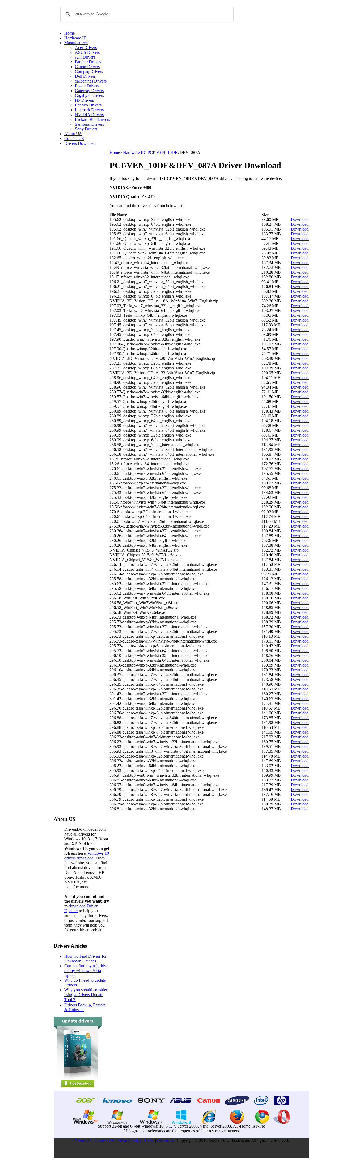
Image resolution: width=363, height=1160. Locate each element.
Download (300, 219)
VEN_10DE (166, 152)
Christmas (165, 1140)
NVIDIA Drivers (89, 114)
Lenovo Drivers (88, 105)
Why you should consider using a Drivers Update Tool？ (85, 995)
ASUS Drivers (87, 52)
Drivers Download (80, 143)
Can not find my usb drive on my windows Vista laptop (86, 971)
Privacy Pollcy (130, 1140)
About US (73, 133)
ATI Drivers (85, 57)
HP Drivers (84, 100)
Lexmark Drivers (89, 110)
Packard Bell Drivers (92, 119)
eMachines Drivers (91, 81)
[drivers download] (78, 1089)
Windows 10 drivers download (86, 855)
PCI (150, 152)
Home (69, 33)
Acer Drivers (86, 47)
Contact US (74, 138)
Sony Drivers (86, 129)
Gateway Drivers (89, 90)
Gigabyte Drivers (89, 95)
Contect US (104, 1140)
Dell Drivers (85, 76)
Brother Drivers (88, 62)
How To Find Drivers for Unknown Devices (85, 958)
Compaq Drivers (89, 71)
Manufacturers (76, 42)
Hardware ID (75, 38)
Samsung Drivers (89, 124)
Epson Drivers (87, 86)
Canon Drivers (87, 66)
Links (150, 1140)
